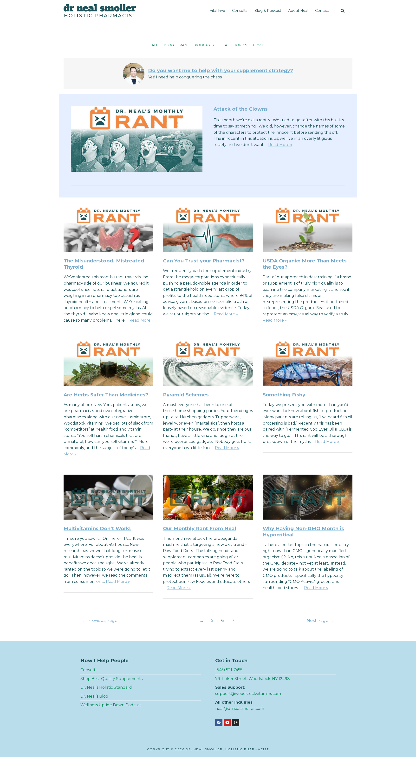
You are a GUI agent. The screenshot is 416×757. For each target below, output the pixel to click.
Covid (259, 45)
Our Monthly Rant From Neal (199, 528)
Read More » (280, 144)
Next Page (320, 620)
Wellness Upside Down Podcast (110, 705)
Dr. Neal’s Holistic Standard (106, 687)
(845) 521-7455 (228, 670)
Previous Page (100, 620)
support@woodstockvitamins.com (248, 693)
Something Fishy (284, 395)
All (155, 45)
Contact (322, 10)
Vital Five (217, 10)
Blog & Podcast (267, 10)
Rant (184, 45)
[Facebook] (218, 722)
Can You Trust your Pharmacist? (204, 261)
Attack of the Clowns (241, 109)
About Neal (298, 10)
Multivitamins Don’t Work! (97, 528)
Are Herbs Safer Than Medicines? (106, 395)
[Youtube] (227, 722)
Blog (169, 45)
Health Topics (233, 45)
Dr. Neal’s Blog (94, 696)
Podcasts (204, 45)
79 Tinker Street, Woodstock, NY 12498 (252, 678)
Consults (239, 10)
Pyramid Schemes (186, 395)
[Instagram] (235, 722)
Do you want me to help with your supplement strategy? (220, 70)
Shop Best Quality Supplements (111, 678)
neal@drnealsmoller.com (239, 708)
